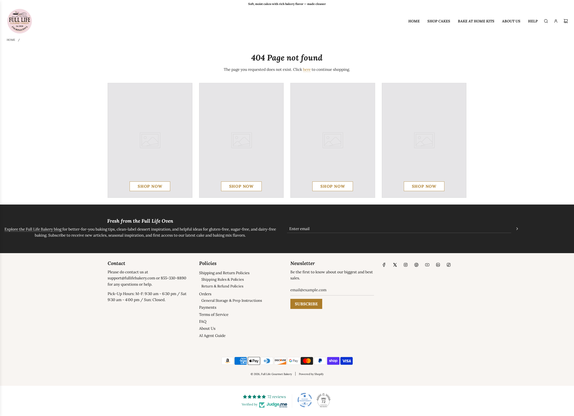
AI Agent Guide (212, 335)
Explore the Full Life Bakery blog (33, 229)
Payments (207, 307)
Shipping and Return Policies (224, 272)
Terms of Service (213, 314)
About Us (207, 328)
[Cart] (566, 21)
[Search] (546, 21)
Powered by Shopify (311, 374)
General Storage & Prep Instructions (231, 300)
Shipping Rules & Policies (222, 279)
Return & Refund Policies (222, 286)
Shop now (150, 186)
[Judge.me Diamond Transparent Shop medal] (305, 400)
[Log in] (556, 21)
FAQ (203, 321)
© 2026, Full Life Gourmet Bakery (271, 374)
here (307, 69)
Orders (205, 293)
